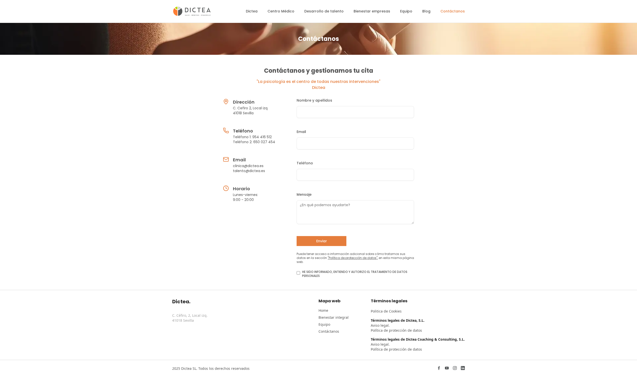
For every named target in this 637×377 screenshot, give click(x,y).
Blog (426, 11)
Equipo (406, 11)
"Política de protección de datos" (352, 258)
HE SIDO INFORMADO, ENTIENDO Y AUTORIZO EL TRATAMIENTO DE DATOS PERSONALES (354, 274)
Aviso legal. (380, 325)
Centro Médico (280, 11)
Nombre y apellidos (314, 100)
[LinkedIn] (463, 368)
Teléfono (305, 163)
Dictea (252, 11)
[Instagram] (455, 368)
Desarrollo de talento (324, 11)
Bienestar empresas (372, 11)
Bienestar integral (333, 317)
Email (301, 131)
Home (323, 310)
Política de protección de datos (396, 330)
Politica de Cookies (386, 311)
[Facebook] (439, 368)
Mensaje (304, 194)
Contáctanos (328, 331)
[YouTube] (447, 368)
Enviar (321, 241)
